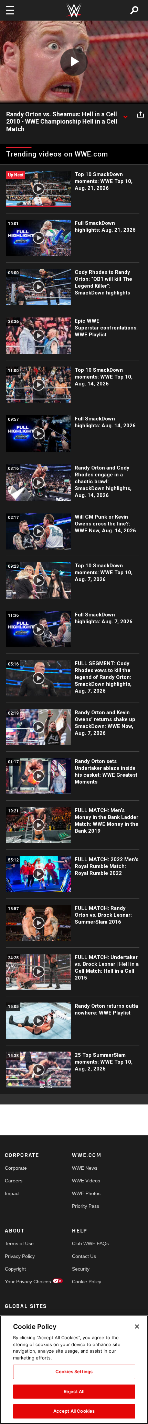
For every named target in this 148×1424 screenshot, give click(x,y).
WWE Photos (86, 1193)
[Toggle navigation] (10, 10)
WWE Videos (86, 1180)
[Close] (137, 1326)
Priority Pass (85, 1206)
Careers (13, 1180)
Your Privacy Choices (22, 1281)
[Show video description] (125, 114)
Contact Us (84, 1256)
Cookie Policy (86, 1281)
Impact (12, 1193)
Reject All (74, 1391)
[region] (74, 1370)
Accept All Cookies (74, 1411)
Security (80, 1269)
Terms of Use (19, 1243)
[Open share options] (140, 114)
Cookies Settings (74, 1371)
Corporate (16, 1168)
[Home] (74, 10)
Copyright (15, 1269)
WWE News (84, 1168)
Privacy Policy (20, 1256)
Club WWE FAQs (89, 1243)
